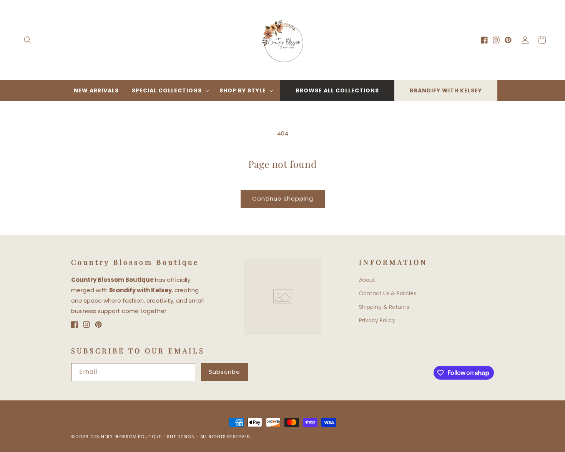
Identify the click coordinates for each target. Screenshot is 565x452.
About (367, 280)
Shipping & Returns (384, 307)
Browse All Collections (337, 90)
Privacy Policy (377, 320)
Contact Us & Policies (387, 293)
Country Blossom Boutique (126, 437)
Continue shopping (282, 198)
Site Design (181, 437)
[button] (27, 40)
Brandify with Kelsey (446, 90)
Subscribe (224, 372)
